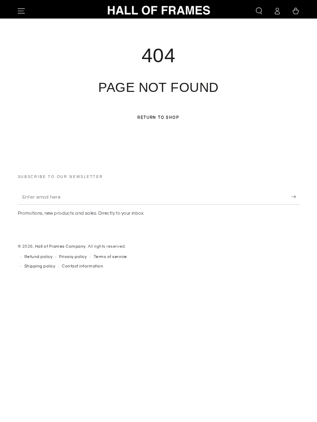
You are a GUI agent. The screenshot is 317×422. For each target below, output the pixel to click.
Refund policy (38, 257)
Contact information (82, 266)
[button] (259, 11)
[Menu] (21, 11)
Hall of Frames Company (60, 246)
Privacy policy (73, 257)
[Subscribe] (295, 196)
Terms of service (110, 257)
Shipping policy (40, 266)
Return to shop (158, 118)
